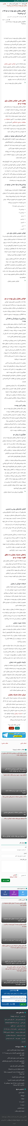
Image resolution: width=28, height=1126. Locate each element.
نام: (26, 847)
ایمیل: (25, 853)
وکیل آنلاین (23, 1023)
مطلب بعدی (5, 743)
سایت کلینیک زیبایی (21, 1026)
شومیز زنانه (18, 1038)
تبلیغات (22, 1099)
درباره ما (22, 1105)
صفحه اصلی (21, 1093)
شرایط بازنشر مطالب (19, 1111)
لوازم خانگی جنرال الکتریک (18, 1077)
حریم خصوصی (21, 1108)
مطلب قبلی (23, 743)
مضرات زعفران (18, 713)
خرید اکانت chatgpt (15, 1016)
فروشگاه (22, 1096)
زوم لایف (24, 4)
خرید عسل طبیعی (21, 1029)
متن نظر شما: (23, 859)
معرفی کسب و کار (13, 4)
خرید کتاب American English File (12, 1023)
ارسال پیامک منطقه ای (10, 1035)
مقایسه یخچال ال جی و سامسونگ (16, 1069)
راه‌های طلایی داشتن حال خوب (17, 1066)
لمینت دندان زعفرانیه (21, 1035)
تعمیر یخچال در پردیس (20, 1032)
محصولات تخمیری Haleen (9, 1032)
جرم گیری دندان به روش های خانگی (15, 1058)
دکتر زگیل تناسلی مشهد (9, 1019)
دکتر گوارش (23, 1016)
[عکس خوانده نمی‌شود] (13, 876)
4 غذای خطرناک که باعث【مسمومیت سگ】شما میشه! (14, 1073)
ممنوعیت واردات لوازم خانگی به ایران (15, 1050)
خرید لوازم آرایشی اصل (20, 1019)
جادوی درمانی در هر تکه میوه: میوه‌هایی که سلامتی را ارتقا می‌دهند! (14, 1084)
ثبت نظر (5, 880)
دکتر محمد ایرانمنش (10, 1038)
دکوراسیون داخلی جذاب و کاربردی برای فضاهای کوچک (13, 1062)
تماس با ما (21, 1102)
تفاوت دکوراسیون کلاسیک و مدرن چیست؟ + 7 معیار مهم (13, 1054)
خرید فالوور (13, 1026)
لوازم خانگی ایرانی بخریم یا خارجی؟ (16, 1080)
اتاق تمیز (23, 1038)
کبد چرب (23, 1041)
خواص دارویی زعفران (9, 64)
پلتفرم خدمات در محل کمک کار (10, 1029)
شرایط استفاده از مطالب (13, 1120)
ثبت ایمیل (23, 1004)
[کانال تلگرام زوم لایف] (14, 735)
